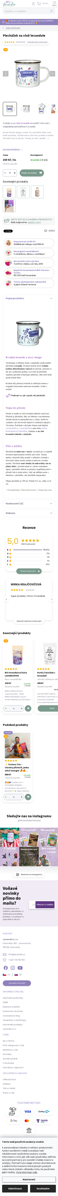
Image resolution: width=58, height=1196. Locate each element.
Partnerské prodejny (12, 1024)
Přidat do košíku (29, 173)
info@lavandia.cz (16, 954)
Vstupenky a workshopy (14, 1020)
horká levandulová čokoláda (26, 430)
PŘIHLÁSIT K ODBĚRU (45, 904)
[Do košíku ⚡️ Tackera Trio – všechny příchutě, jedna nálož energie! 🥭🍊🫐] (28, 797)
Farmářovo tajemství (13, 1067)
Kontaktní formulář (17, 983)
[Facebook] (5, 967)
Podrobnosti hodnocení (37, 42)
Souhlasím (43, 1188)
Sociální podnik (10, 1058)
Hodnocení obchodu (13, 1011)
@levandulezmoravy (29, 820)
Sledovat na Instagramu (31, 874)
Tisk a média (9, 1088)
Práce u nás (8, 1092)
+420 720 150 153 (16, 959)
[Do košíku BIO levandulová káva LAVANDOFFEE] (28, 708)
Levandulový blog (11, 1015)
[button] (51, 599)
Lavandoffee (25, 428)
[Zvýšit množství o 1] (21, 708)
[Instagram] (12, 967)
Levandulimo (12, 428)
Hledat (51, 11)
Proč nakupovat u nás (13, 1045)
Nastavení (29, 1179)
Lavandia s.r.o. (9, 1029)
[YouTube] (20, 967)
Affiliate (6, 1084)
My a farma (8, 1040)
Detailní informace (11, 150)
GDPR (5, 1002)
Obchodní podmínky (13, 998)
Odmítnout (15, 1188)
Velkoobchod (9, 1079)
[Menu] (54, 3)
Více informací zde (26, 1172)
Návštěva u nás (10, 1049)
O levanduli (8, 1063)
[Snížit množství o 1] (6, 708)
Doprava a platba (11, 1006)
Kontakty (7, 1054)
